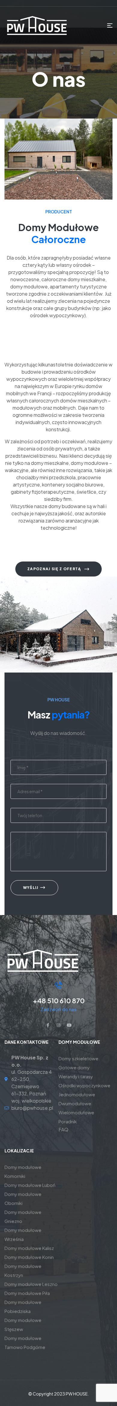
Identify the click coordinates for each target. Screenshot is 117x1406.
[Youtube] (69, 1025)
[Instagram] (58, 1025)
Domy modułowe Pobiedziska (22, 1306)
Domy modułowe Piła (27, 1293)
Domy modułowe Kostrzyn (22, 1270)
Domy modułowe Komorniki (22, 1171)
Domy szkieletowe (78, 1058)
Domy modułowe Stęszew (22, 1324)
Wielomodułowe (76, 1112)
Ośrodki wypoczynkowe (84, 1085)
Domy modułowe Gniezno (22, 1216)
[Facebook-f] (48, 1025)
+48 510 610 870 (59, 1000)
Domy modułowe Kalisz (29, 1248)
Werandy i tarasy (75, 1076)
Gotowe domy (74, 1067)
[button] (58, 569)
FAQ (63, 1129)
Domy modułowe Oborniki (22, 1198)
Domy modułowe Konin (29, 1257)
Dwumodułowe (74, 1103)
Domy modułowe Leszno (31, 1284)
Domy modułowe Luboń (30, 1185)
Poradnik (67, 1121)
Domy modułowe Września (22, 1234)
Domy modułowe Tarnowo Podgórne (24, 1342)
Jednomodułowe (76, 1094)
